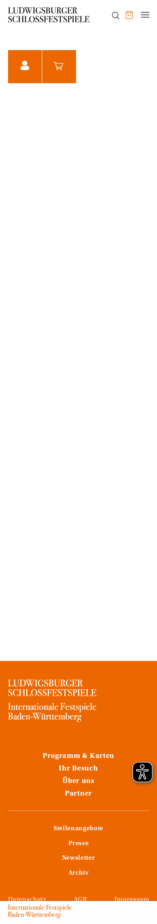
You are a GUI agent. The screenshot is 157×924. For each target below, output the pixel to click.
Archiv (78, 873)
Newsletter (78, 858)
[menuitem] (111, 15)
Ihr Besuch (78, 768)
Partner (78, 794)
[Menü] (145, 15)
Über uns (78, 781)
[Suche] (111, 15)
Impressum (131, 900)
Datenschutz (27, 900)
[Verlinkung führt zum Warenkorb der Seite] (129, 15)
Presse (78, 843)
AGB (80, 900)
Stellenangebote (78, 828)
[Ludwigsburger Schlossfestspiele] (49, 15)
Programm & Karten (78, 756)
